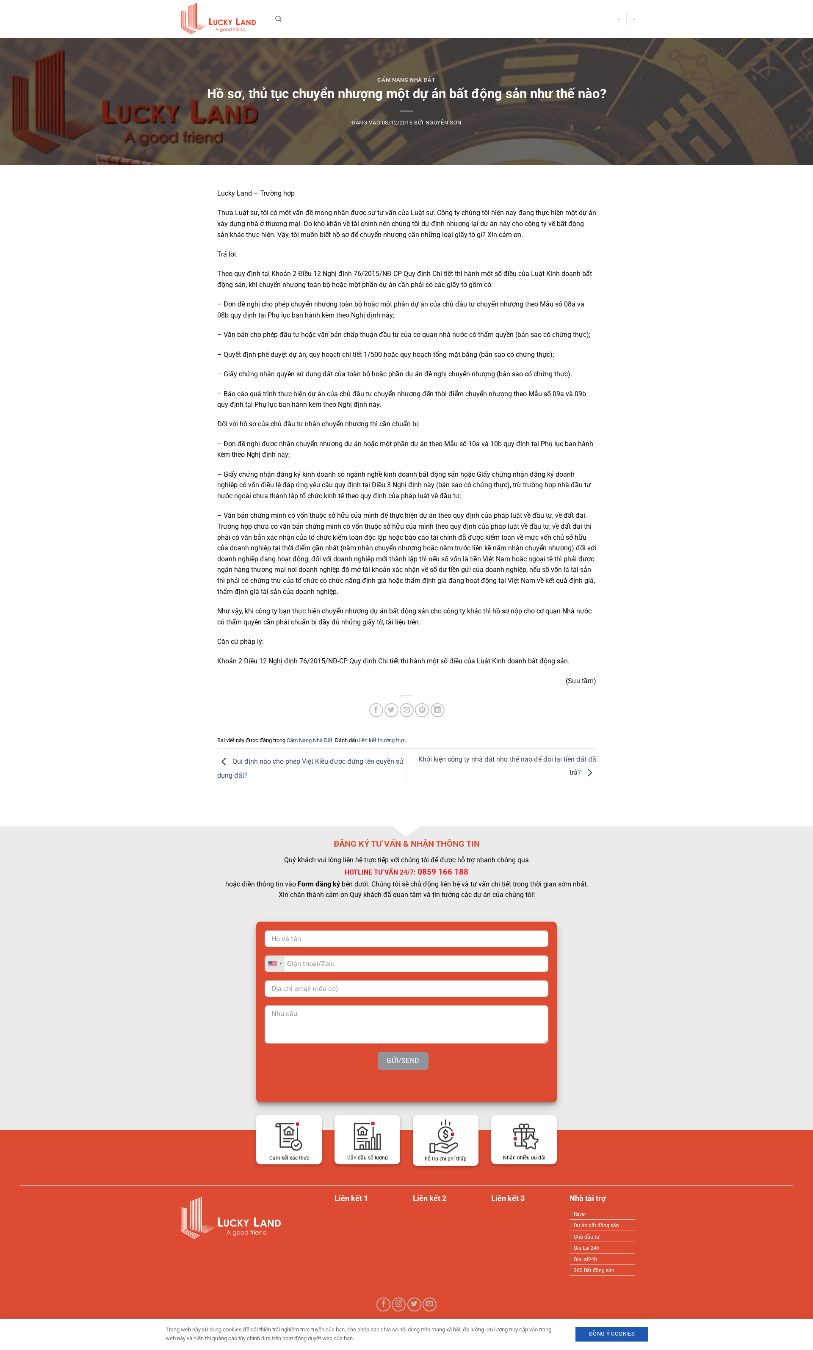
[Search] (278, 19)
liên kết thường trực (382, 740)
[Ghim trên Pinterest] (422, 710)
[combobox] (275, 964)
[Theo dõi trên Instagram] (399, 1304)
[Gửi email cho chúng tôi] (430, 1304)
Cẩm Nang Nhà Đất (406, 80)
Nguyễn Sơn (444, 122)
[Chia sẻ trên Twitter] (391, 710)
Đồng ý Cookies (612, 1334)
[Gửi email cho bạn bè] (407, 710)
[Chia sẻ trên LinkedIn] (438, 710)
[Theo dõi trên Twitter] (414, 1304)
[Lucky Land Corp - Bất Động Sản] (220, 19)
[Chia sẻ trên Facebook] (376, 710)
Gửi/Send (403, 1061)
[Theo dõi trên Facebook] (383, 1304)
